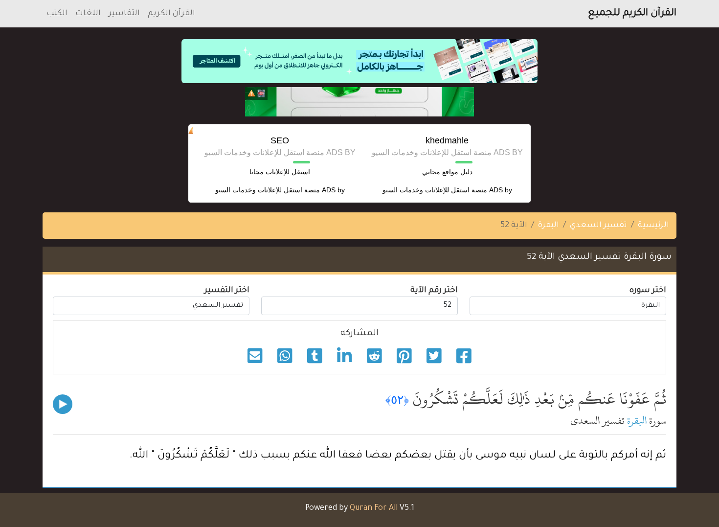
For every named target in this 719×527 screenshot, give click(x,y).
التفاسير (124, 13)
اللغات (88, 13)
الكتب (56, 13)
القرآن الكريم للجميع (632, 13)
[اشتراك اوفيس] (359, 101)
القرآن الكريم (171, 13)
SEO (279, 140)
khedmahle (447, 140)
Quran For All (374, 508)
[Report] (251, 93)
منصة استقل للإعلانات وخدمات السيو (434, 190)
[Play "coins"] (62, 404)
